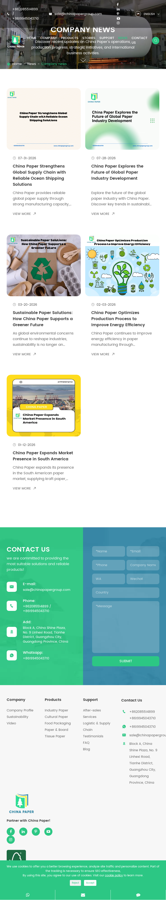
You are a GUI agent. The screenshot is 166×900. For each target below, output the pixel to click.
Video (11, 723)
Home (31, 38)
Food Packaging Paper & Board (58, 726)
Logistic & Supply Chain (96, 726)
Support (106, 38)
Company (48, 38)
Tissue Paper (55, 736)
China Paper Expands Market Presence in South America (43, 456)
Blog (86, 749)
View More (24, 213)
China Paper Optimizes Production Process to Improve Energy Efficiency (118, 319)
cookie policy (114, 875)
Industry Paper (56, 710)
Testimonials (93, 736)
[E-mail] (82, 895)
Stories (88, 38)
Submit (125, 661)
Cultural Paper (56, 717)
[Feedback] (138, 895)
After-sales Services (92, 714)
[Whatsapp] (27, 895)
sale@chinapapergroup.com (78, 14)
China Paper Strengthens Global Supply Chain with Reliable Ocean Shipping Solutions (39, 175)
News (123, 38)
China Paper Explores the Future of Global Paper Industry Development (117, 172)
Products (69, 38)
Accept (90, 883)
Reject (75, 883)
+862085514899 (25, 9)
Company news (54, 64)
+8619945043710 (25, 18)
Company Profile (20, 710)
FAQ (86, 742)
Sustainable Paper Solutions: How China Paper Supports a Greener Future (43, 319)
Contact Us (139, 40)
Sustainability (17, 717)
